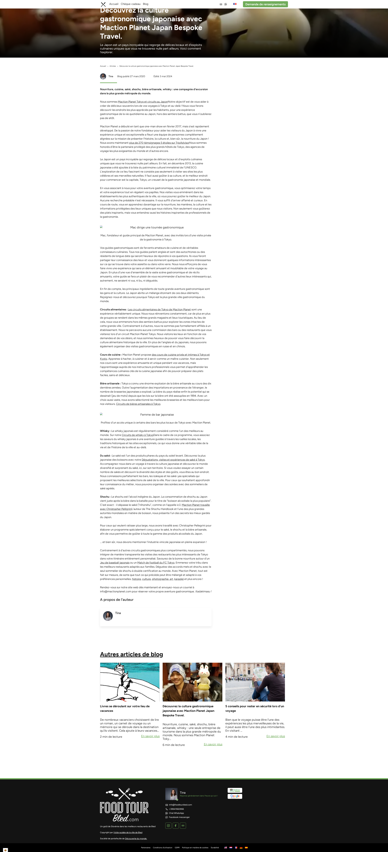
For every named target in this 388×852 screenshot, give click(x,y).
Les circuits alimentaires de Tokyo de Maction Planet (159, 309)
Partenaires (146, 848)
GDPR (177, 848)
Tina (111, 76)
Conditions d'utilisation (162, 848)
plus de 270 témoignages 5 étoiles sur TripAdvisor (159, 142)
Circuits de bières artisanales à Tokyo (138, 404)
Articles (113, 66)
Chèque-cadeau (130, 4)
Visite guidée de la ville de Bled (127, 832)
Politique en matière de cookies (195, 848)
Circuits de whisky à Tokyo (137, 435)
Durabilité (215, 848)
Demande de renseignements (265, 4)
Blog (145, 4)
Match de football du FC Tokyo (155, 562)
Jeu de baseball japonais (114, 562)
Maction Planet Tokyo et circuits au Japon (143, 101)
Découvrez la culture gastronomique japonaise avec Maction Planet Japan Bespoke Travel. (188, 710)
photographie (160, 579)
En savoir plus (150, 736)
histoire (136, 579)
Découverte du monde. (136, 838)
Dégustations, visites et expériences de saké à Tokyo (173, 459)
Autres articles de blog (131, 654)
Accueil (113, 4)
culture (146, 579)
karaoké (179, 579)
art (171, 579)
